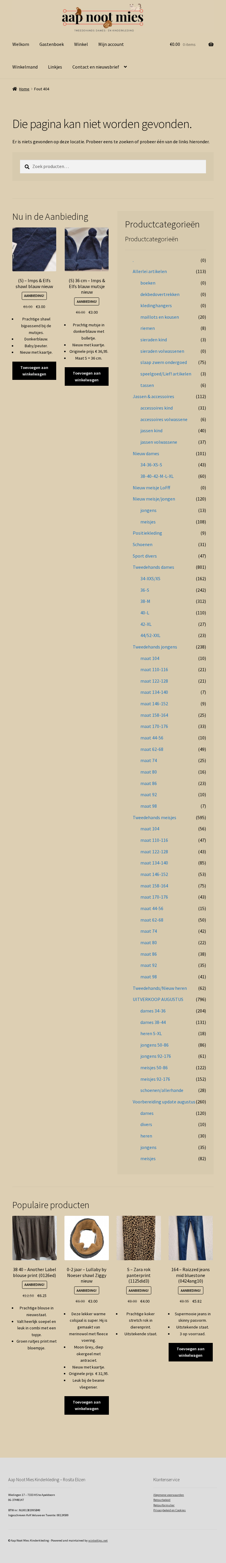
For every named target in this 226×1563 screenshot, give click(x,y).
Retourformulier (164, 1505)
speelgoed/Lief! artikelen (165, 374)
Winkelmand (25, 67)
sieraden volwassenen (162, 351)
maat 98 (148, 806)
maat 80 (148, 772)
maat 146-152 (154, 703)
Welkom (20, 44)
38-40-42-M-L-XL (157, 476)
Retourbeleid (161, 1500)
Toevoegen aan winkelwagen (34, 371)
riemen (147, 328)
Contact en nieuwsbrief (95, 67)
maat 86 (148, 783)
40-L (144, 613)
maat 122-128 (154, 681)
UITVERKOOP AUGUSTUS (158, 999)
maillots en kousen (159, 317)
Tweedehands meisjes (154, 817)
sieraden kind (153, 339)
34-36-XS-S (151, 465)
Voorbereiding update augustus (164, 1102)
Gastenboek (51, 44)
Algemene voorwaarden (168, 1495)
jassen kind (151, 430)
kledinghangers (156, 305)
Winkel (81, 44)
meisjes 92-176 (155, 1079)
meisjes (148, 522)
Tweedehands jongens (155, 647)
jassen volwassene (158, 442)
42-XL (146, 624)
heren (146, 1136)
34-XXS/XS (150, 578)
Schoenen (142, 544)
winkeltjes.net (98, 1540)
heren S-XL (151, 1033)
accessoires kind (156, 408)
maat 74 (148, 760)
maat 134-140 (154, 692)
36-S (144, 590)
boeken (147, 283)
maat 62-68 (151, 749)
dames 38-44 (153, 1022)
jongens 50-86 (154, 1045)
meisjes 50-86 (154, 1067)
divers (146, 1124)
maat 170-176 (154, 726)
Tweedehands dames (153, 567)
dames (147, 1113)
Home (24, 89)
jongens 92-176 (155, 1056)
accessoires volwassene (163, 419)
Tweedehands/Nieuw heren (160, 988)
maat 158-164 (154, 715)
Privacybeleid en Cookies (169, 1510)
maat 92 (148, 794)
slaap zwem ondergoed (163, 362)
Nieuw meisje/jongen (154, 499)
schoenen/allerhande (161, 1090)
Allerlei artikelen (150, 271)
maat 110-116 (154, 669)
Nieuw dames (146, 453)
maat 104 (149, 658)
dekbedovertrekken (160, 294)
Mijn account (111, 44)
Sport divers (145, 556)
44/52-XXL (150, 635)
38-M (145, 601)
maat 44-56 (151, 738)
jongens (148, 510)
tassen (147, 385)
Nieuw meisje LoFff (151, 487)
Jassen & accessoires (153, 396)
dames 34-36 (153, 1011)
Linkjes (55, 67)
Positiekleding (147, 533)
